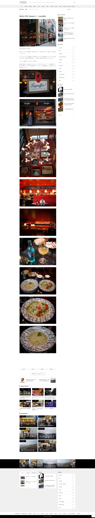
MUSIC (56, 6)
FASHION (30, 6)
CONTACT (73, 6)
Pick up (28, 472)
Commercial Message (69, 7)
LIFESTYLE (64, 6)
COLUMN (51, 6)
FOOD (60, 6)
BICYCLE (43, 6)
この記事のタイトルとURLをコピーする (38, 373)
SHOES (34, 6)
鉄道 (47, 6)
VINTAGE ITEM (25, 7)
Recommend (34, 472)
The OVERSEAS (22, 7)
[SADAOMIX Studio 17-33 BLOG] (23, 2)
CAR (39, 6)
